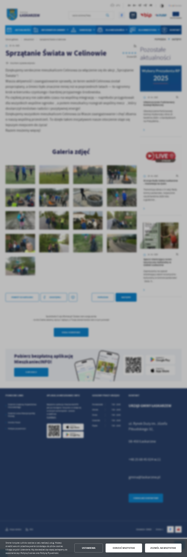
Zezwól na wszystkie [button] (163, 548)
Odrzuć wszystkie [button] (124, 548)
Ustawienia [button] (88, 548)
